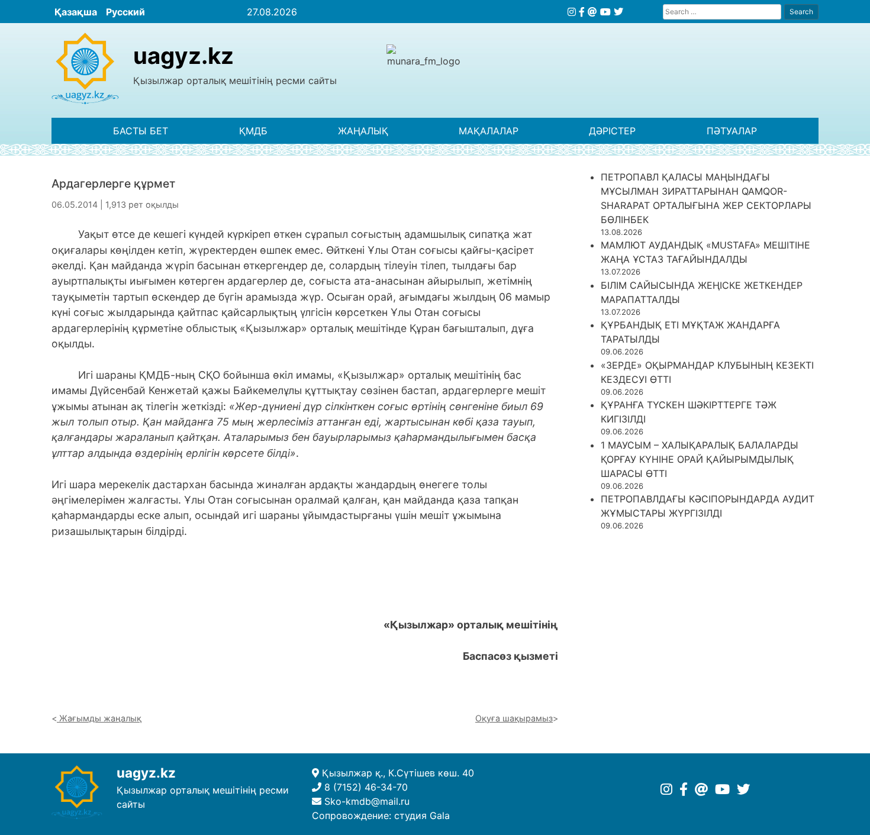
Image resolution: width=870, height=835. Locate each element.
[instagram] (572, 12)
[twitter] (618, 12)
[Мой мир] (592, 12)
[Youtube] (605, 12)
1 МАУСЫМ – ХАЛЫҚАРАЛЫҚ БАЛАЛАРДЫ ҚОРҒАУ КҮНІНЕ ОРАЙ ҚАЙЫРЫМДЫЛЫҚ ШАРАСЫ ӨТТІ (699, 459)
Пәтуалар (732, 131)
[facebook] (582, 12)
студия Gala (422, 815)
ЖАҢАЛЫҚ (363, 131)
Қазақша (75, 12)
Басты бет (140, 131)
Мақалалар (488, 131)
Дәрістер (612, 131)
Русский (125, 12)
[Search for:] (722, 12)
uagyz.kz (183, 55)
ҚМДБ (253, 131)
